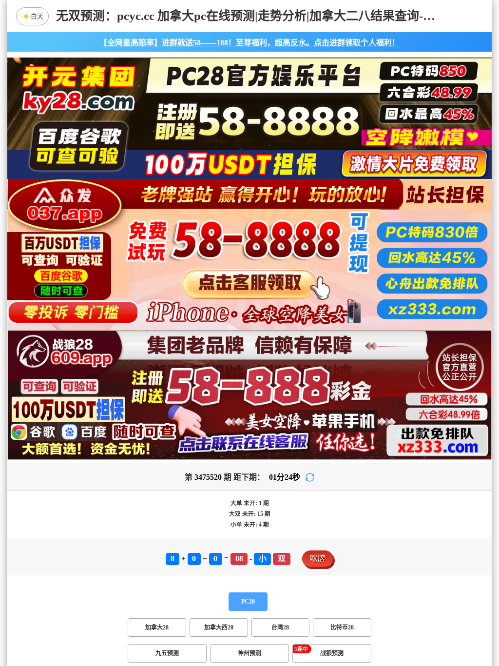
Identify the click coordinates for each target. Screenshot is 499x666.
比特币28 (342, 627)
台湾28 (280, 627)
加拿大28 (157, 627)
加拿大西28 (218, 627)
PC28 (248, 601)
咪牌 (318, 558)
